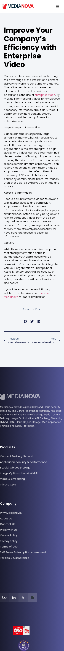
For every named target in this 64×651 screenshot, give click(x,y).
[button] (57, 6)
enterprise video (45, 95)
